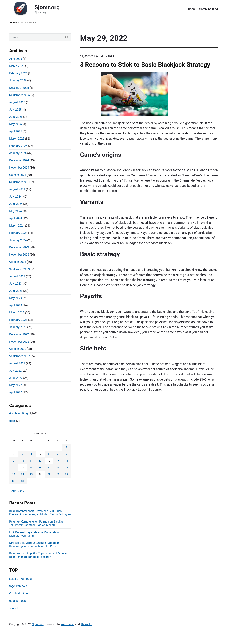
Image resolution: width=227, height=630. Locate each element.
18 (31, 467)
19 (40, 467)
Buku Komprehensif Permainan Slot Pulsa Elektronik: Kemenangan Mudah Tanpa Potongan (40, 512)
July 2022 (15, 370)
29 (66, 474)
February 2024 (18, 233)
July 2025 (15, 109)
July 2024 (15, 196)
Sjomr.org (38, 624)
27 (49, 474)
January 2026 (18, 80)
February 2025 (18, 146)
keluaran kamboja (20, 578)
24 (22, 474)
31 (22, 481)
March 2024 (16, 225)
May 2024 (15, 211)
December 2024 (19, 160)
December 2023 (19, 247)
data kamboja (18, 600)
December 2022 (19, 334)
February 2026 (18, 73)
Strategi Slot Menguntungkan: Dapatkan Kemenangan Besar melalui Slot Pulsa (34, 544)
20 (49, 467)
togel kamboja (18, 586)
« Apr (12, 491)
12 (40, 460)
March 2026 (16, 66)
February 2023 (18, 319)
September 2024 (19, 182)
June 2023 (16, 291)
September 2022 (19, 356)
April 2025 (15, 131)
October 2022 (17, 348)
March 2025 (16, 138)
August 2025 (17, 102)
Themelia (86, 624)
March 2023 (16, 312)
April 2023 (15, 305)
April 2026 (15, 58)
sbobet (13, 608)
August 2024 (17, 189)
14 (57, 460)
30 (13, 481)
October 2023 (17, 262)
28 (57, 474)
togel (12, 420)
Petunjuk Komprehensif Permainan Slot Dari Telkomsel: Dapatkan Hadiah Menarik (36, 523)
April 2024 (15, 218)
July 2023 (15, 283)
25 (31, 474)
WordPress (67, 624)
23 (13, 474)
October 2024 (17, 175)
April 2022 (15, 392)
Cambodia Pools (19, 593)
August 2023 (17, 276)
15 (66, 460)
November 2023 (19, 254)
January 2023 (18, 327)
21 (57, 467)
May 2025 (15, 124)
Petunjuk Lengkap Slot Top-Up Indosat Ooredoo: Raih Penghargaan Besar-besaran (39, 555)
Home (192, 9)
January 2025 (18, 153)
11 (31, 460)
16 (13, 467)
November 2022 (19, 341)
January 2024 (18, 240)
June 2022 (16, 378)
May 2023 (15, 298)
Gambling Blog (208, 9)
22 (66, 467)
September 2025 (19, 95)
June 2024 (16, 204)
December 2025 (19, 87)
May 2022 (15, 385)
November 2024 (19, 167)
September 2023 (19, 269)
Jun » (21, 491)
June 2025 (16, 116)
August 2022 (17, 363)
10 (22, 460)
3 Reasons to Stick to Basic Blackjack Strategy (145, 64)
